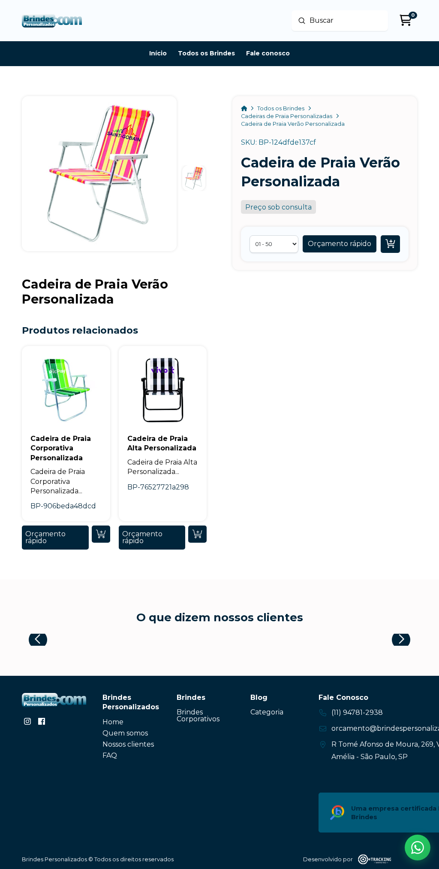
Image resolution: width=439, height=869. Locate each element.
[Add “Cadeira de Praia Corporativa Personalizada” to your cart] (101, 534)
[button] (339, 243)
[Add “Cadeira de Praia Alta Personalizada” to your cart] (197, 534)
